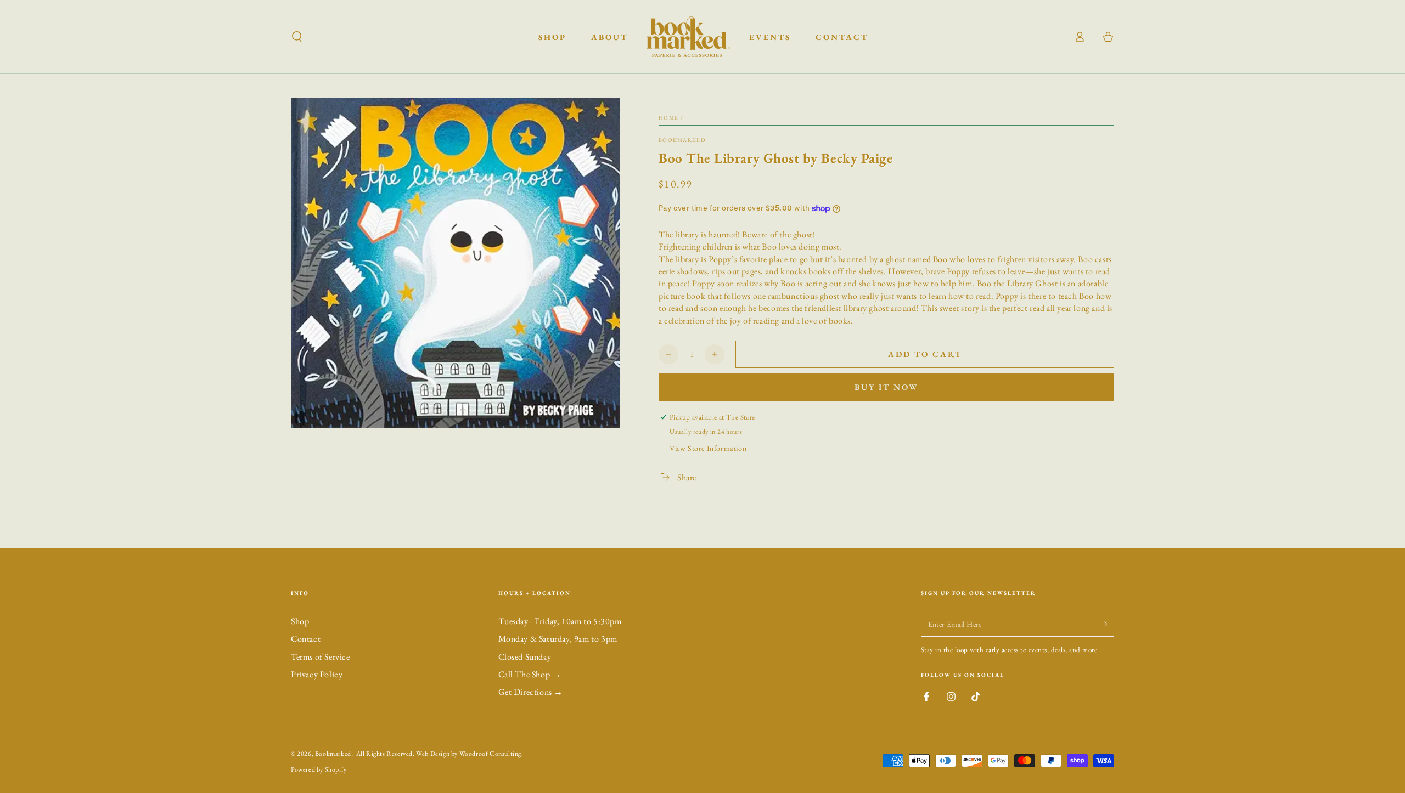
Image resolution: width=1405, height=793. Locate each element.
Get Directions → (531, 692)
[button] (297, 37)
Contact (306, 638)
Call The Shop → (529, 674)
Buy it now (887, 387)
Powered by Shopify (319, 769)
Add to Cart (925, 354)
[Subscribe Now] (1107, 624)
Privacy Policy (316, 674)
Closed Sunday (525, 656)
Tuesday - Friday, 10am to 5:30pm (560, 621)
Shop (300, 621)
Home (668, 117)
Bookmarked (682, 140)
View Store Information (708, 448)
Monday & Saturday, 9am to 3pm (557, 638)
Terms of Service (320, 656)
